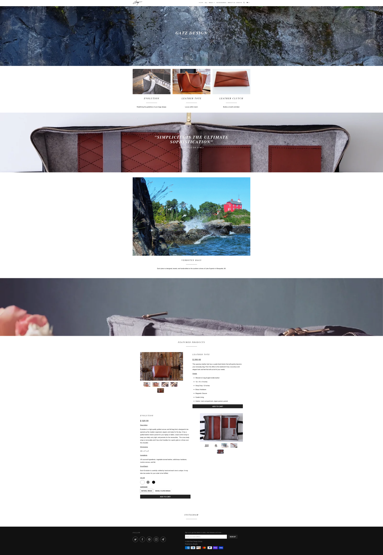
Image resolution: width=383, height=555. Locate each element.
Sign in (239, 2)
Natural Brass (146, 491)
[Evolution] (221, 427)
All (206, 2)
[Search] (244, 2)
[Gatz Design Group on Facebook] (143, 539)
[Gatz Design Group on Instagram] (156, 539)
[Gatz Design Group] (143, 3)
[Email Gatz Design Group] (163, 539)
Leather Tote (201, 354)
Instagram (191, 514)
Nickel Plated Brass (162, 491)
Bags (211, 2)
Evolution (146, 415)
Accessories (221, 2)
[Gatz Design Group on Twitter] (136, 539)
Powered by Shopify (191, 544)
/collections (191, 142)
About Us (231, 2)
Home (201, 2)
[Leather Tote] (161, 366)
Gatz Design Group (196, 541)
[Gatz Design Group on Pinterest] (150, 539)
